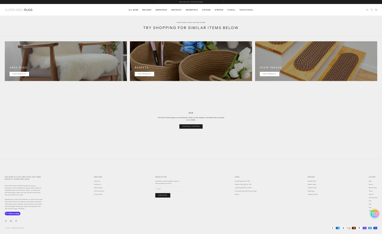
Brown (371, 184)
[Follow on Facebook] (6, 221)
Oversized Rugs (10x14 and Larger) (246, 191)
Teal (370, 207)
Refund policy (98, 188)
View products (19, 74)
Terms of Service (99, 191)
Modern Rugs (312, 184)
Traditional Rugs (313, 194)
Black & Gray (373, 188)
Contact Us (97, 184)
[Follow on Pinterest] (16, 221)
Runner (237, 194)
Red (370, 204)
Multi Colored (373, 198)
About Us (97, 181)
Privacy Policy (98, 194)
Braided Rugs (312, 181)
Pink (370, 201)
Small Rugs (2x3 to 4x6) (242, 181)
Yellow (371, 211)
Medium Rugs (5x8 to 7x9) (243, 184)
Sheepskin (161, 10)
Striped (219, 10)
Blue (370, 181)
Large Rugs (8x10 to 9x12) (243, 188)
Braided (147, 10)
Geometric (192, 10)
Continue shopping (191, 126)
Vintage (206, 10)
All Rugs (133, 10)
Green (370, 191)
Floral (231, 10)
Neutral (371, 194)
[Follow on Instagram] (11, 221)
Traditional (246, 10)
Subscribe (162, 195)
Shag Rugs (311, 191)
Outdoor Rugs (312, 188)
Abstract (176, 10)
